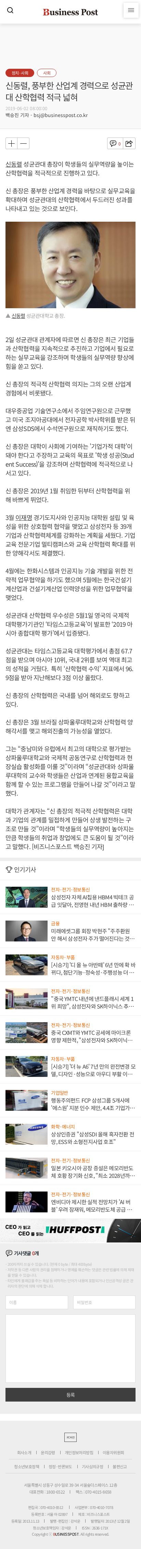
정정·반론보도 (60, 1466)
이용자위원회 (113, 1452)
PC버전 (70, 1437)
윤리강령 (48, 1452)
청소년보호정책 (26, 1466)
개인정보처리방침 (79, 1452)
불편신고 (120, 1466)
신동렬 (13, 163)
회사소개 (24, 1452)
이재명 (23, 517)
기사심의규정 (92, 1466)
